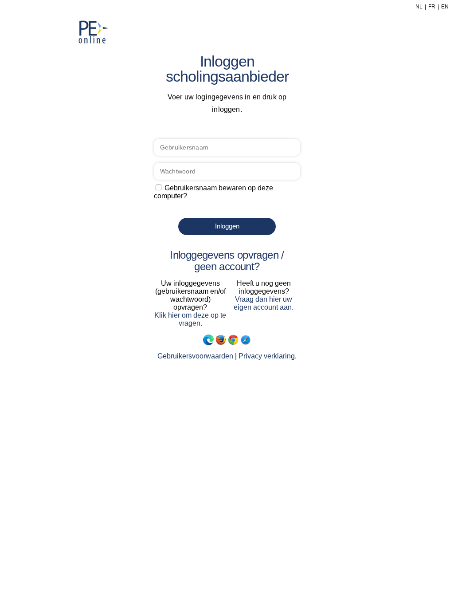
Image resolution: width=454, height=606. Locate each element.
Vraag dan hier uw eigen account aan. (264, 303)
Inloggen (227, 226)
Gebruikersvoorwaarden (195, 356)
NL (419, 7)
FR (431, 7)
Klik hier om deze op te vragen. (190, 319)
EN (445, 7)
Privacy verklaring (267, 356)
